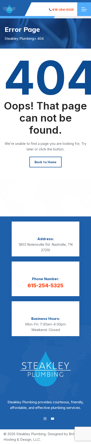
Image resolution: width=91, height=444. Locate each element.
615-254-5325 (63, 9)
